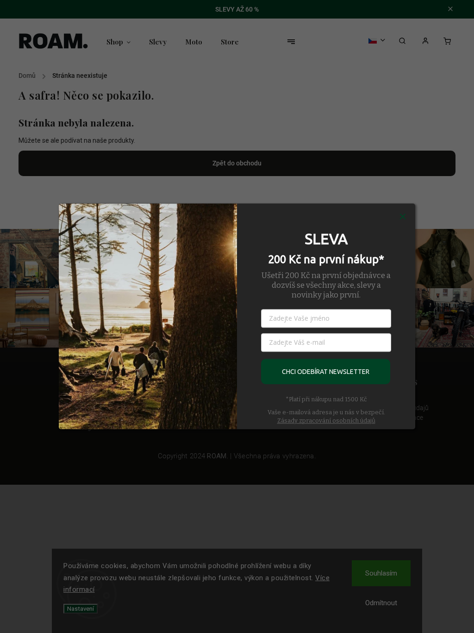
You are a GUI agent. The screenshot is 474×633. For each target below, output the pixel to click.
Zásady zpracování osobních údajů (326, 420)
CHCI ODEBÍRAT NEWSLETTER (325, 371)
